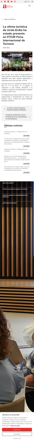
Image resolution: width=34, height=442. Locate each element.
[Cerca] (32, 414)
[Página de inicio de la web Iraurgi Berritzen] (8, 6)
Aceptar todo (17, 429)
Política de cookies (15, 425)
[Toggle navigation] (29, 5)
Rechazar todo (17, 438)
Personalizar (17, 434)
